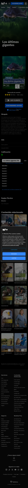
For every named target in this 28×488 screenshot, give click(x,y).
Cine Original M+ (4, 380)
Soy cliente (15, 100)
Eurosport (3, 440)
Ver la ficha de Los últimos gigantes (14, 163)
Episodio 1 (4, 168)
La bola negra (17, 381)
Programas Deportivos (18, 407)
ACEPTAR (14, 258)
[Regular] (9, 94)
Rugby (2, 434)
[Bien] (11, 94)
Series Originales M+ (5, 395)
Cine (8, 7)
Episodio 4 (4, 176)
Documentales (4, 401)
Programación (4, 446)
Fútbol (14, 7)
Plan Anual (16, 440)
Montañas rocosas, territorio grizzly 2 (6, 329)
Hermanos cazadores (20, 283)
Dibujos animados (17, 405)
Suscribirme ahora (17, 3)
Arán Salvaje (4, 283)
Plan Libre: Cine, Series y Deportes (19, 431)
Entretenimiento (4, 403)
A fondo (16, 305)
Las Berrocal (16, 393)
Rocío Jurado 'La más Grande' (20, 399)
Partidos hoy (3, 444)
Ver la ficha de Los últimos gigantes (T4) (11, 189)
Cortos (2, 388)
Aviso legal (16, 474)
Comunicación (17, 448)
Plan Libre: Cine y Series (19, 434)
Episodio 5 (4, 178)
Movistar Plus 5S (17, 411)
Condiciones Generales (19, 424)
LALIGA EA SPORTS (5, 422)
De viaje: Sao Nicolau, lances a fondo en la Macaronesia (20, 353)
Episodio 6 (4, 180)
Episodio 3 (4, 173)
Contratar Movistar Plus (19, 428)
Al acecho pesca (18, 328)
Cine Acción (3, 386)
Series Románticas (5, 397)
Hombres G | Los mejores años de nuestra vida (20, 396)
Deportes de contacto (5, 438)
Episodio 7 (4, 183)
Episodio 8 (4, 185)
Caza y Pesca (16, 409)
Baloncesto (3, 430)
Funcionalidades (17, 420)
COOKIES (14, 476)
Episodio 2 (4, 171)
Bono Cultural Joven (18, 442)
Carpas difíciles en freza (6, 353)
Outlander (16, 385)
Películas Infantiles (5, 391)
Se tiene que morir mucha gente (19, 388)
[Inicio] (4, 3)
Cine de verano (4, 389)
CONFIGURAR (14, 249)
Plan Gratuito (17, 438)
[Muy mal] (6, 94)
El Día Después (4, 426)
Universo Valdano (5, 428)
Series (3, 7)
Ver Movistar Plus (17, 418)
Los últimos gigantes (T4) (11, 160)
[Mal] (7, 94)
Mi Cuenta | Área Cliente (19, 422)
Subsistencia (4, 305)
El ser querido (17, 379)
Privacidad (22, 474)
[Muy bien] (13, 94)
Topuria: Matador (4, 436)
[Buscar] (9, 3)
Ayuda (14, 460)
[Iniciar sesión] (25, 3)
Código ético (16, 426)
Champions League (5, 420)
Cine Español (4, 382)
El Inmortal (16, 391)
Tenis (2, 432)
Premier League (4, 424)
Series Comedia (4, 399)
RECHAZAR (14, 254)
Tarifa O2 (16, 444)
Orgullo (2, 405)
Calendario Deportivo (5, 442)
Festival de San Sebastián (19, 403)
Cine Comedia (4, 384)
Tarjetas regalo (17, 446)
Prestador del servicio (7, 474)
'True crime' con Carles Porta (20, 401)
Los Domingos (17, 383)
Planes (15, 436)
